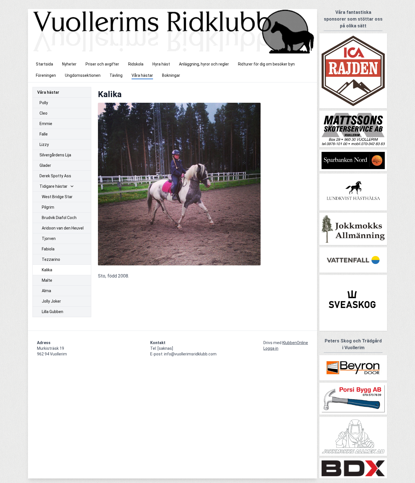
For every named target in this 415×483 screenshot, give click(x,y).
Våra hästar (48, 92)
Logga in (270, 348)
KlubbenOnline (295, 342)
